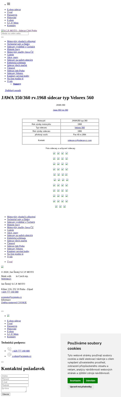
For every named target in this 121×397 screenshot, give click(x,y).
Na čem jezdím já (15, 78)
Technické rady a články (18, 44)
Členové (11, 68)
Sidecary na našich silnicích (20, 60)
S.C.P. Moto (12, 23)
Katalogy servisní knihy (18, 76)
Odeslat (5, 394)
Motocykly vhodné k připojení (21, 41)
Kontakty (11, 25)
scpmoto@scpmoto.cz (11, 297)
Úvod (9, 12)
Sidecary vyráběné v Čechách (21, 46)
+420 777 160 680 (9, 292)
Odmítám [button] (90, 380)
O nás (10, 81)
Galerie (10, 54)
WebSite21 (6, 279)
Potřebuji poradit (13, 90)
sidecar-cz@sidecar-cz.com (80, 140)
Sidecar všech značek (17, 65)
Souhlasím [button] (75, 380)
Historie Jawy (13, 49)
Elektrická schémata (16, 62)
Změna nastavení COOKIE (14, 302)
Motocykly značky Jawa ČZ (20, 52)
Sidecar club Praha (15, 70)
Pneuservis (12, 15)
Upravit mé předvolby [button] (81, 386)
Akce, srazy (12, 57)
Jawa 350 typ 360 (60, 110)
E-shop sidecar (14, 9)
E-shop (10, 20)
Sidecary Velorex (15, 73)
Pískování (11, 17)
